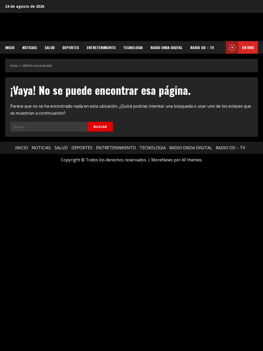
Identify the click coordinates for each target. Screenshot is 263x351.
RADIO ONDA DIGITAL (167, 47)
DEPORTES (70, 47)
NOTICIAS (29, 47)
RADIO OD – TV (202, 47)
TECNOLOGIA (133, 47)
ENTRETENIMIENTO (101, 47)
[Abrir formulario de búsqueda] (220, 47)
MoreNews (162, 160)
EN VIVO (248, 47)
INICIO (10, 47)
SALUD (50, 47)
